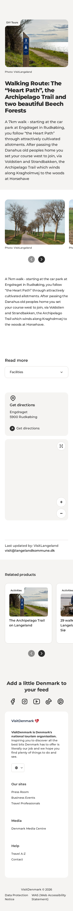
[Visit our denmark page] (12, 701)
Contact (17, 859)
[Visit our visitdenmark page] (36, 701)
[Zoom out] (61, 513)
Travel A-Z (18, 854)
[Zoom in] (61, 502)
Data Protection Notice (16, 897)
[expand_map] (61, 446)
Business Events (23, 797)
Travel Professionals (25, 803)
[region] (36, 479)
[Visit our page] (24, 701)
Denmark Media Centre (28, 828)
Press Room (20, 792)
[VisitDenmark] (25, 721)
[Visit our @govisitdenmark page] (48, 701)
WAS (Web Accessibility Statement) (49, 897)
